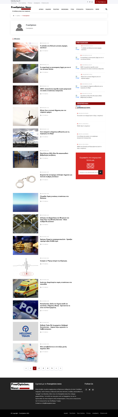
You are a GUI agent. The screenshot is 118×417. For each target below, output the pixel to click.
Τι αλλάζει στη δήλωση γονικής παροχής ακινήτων (53, 47)
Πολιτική (56, 9)
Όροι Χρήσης (22, 3)
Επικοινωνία (45, 3)
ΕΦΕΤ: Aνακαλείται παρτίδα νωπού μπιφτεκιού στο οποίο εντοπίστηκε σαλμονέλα (55, 90)
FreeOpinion (45, 50)
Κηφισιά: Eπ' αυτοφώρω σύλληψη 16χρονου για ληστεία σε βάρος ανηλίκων (56, 176)
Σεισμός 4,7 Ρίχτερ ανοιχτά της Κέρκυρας (53, 261)
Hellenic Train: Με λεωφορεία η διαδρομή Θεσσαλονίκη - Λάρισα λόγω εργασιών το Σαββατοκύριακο (54, 327)
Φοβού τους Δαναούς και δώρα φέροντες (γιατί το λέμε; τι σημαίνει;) (89, 147)
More (97, 9)
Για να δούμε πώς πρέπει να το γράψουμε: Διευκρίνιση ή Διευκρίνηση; (87, 137)
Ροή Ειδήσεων (101, 2)
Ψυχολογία (79, 9)
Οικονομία (64, 9)
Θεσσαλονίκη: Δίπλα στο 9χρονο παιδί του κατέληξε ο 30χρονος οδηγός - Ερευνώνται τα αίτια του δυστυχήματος (55, 305)
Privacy (30, 3)
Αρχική (41, 9)
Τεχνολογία (89, 9)
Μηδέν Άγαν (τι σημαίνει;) (83, 126)
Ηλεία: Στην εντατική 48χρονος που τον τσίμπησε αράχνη (53, 111)
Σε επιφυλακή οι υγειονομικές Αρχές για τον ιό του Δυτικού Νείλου (55, 68)
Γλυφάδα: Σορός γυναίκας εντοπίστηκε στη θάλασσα (54, 197)
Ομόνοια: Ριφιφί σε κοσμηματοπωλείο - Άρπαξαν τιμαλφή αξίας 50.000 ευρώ (56, 240)
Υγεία (72, 9)
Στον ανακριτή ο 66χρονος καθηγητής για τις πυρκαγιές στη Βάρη (54, 133)
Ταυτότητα (14, 3)
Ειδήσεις (48, 9)
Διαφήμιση (37, 3)
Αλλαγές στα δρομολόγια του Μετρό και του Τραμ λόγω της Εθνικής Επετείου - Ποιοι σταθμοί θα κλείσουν (54, 219)
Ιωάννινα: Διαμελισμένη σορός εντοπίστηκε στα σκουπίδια (56, 283)
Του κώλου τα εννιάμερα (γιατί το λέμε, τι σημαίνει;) (90, 115)
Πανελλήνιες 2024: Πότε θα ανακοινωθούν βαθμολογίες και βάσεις (54, 154)
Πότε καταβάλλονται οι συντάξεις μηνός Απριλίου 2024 (53, 347)
